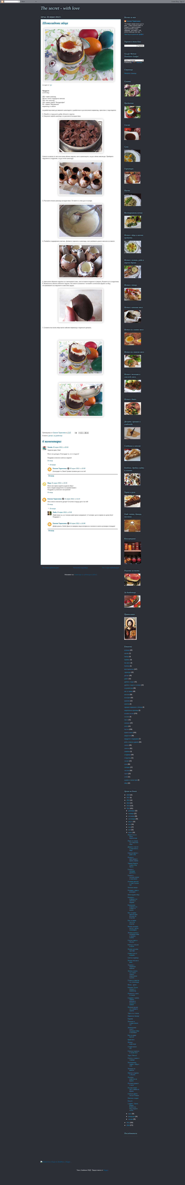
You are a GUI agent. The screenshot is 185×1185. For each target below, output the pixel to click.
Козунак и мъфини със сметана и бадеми (132, 900)
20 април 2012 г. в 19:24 (60, 447)
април (130, 832)
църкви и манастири (130, 780)
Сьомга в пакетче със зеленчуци (133, 981)
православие (128, 732)
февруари (131, 1116)
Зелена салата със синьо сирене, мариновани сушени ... (132, 974)
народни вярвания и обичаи (133, 707)
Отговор (50, 461)
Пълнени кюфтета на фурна (132, 1079)
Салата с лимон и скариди (133, 1059)
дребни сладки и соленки (132, 685)
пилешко (127, 723)
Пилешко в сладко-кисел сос (133, 1023)
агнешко (127, 650)
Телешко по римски (131, 1069)
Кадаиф (130, 1019)
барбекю (127, 659)
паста (126, 720)
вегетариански (129, 669)
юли (129, 824)
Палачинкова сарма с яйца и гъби (133, 1064)
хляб (125, 777)
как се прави (128, 691)
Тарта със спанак (133, 1013)
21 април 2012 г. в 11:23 (72, 499)
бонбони (127, 666)
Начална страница (80, 568)
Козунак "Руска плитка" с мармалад (133, 989)
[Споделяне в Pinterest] (88, 433)
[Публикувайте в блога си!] (82, 433)
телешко (127, 767)
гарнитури (127, 672)
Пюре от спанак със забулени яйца (133, 842)
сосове (126, 761)
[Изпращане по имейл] (79, 433)
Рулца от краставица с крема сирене (133, 859)
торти (126, 773)
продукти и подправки (131, 739)
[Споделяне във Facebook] (86, 433)
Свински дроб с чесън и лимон (133, 1094)
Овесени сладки (133, 1098)
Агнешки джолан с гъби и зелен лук (133, 883)
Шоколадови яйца (133, 895)
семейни (127, 751)
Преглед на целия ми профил (134, 34)
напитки (126, 704)
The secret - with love (60, 8)
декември (131, 811)
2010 (128, 1125)
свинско (126, 748)
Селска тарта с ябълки (133, 941)
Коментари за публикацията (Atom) (85, 574)
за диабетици (58, 435)
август (130, 821)
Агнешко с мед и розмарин (133, 891)
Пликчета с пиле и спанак (133, 994)
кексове (126, 694)
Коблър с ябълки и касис (133, 945)
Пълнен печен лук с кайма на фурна (133, 1089)
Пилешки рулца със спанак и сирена (133, 1008)
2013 (128, 806)
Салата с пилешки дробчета (131, 871)
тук (51, 85)
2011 (128, 1122)
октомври (131, 816)
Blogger (105, 1170)
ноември (131, 813)
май (129, 830)
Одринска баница (133, 1016)
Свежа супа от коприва (132, 954)
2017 (128, 797)
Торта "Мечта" (132, 1055)
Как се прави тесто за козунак (132, 922)
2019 (128, 795)
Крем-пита (131, 1039)
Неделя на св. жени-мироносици (132, 836)
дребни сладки (129, 682)
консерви (127, 697)
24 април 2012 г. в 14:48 (77, 523)
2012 (128, 808)
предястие (127, 735)
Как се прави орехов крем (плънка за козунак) (132, 915)
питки (126, 726)
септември (132, 819)
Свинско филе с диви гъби (133, 854)
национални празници (131, 710)
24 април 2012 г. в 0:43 (64, 512)
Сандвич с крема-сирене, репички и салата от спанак (133, 1001)
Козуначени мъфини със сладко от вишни (132, 907)
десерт (50, 435)
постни (126, 729)
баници (126, 656)
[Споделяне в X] (84, 433)
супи (125, 764)
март (130, 1114)
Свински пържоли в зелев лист (133, 1052)
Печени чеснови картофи (133, 950)
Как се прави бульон (132, 1036)
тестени (126, 770)
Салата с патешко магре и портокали (133, 877)
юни (129, 827)
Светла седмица (133, 958)
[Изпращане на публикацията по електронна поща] (75, 432)
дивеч (126, 679)
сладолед (127, 758)
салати (126, 745)
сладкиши (127, 754)
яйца (125, 783)
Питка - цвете (132, 985)
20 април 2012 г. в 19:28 (77, 468)
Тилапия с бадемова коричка (132, 966)
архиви (126, 653)
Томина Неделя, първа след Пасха (133, 865)
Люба (55, 512)
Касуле (130, 1101)
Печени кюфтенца (132, 1043)
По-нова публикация (50, 568)
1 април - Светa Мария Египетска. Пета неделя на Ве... (133, 1107)
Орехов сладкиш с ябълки (133, 1073)
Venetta (50, 447)
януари (130, 1119)
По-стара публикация (110, 568)
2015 (128, 800)
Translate (139, 62)
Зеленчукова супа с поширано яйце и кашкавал (133, 1030)
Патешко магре (132, 887)
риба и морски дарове (131, 742)
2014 (128, 803)
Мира (49, 483)
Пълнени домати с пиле (133, 1084)
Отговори (53, 465)
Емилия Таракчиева (60, 468)
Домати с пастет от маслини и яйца (133, 848)
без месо (127, 663)
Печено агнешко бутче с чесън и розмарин (133, 928)
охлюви (126, 717)
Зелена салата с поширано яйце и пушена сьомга (133, 935)
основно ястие (129, 713)
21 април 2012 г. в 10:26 (59, 483)
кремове (127, 701)
